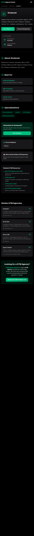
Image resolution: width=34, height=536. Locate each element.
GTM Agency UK (10, 177)
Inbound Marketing (7, 112)
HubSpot (17, 112)
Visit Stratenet (17, 133)
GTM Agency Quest (12, 267)
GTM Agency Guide (11, 184)
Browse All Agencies (24, 29)
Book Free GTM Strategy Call (17, 280)
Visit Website (7, 29)
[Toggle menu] (31, 2)
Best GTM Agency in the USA (13, 171)
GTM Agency (4, 6)
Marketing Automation (8, 116)
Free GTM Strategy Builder (13, 188)
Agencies (12, 6)
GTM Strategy (26, 112)
